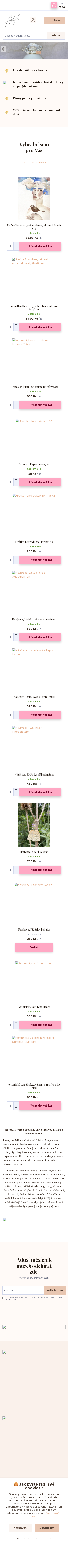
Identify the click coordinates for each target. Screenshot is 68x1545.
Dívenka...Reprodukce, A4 (34, 464)
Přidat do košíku (40, 246)
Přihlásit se (55, 1290)
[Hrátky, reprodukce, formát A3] (34, 515)
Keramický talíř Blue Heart (34, 1007)
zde (50, 1538)
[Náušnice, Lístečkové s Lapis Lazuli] (34, 670)
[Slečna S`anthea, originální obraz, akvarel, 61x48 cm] (34, 279)
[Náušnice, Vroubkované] (34, 825)
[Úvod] (13, 20)
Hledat (56, 35)
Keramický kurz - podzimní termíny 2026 (34, 387)
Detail (34, 947)
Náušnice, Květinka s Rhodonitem (34, 774)
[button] (3, 49)
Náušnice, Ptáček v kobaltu (34, 929)
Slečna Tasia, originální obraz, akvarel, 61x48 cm (34, 226)
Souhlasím (46, 1528)
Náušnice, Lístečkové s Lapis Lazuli (34, 697)
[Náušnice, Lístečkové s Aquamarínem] (34, 593)
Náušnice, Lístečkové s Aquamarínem (34, 619)
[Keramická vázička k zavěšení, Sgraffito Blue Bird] (34, 1058)
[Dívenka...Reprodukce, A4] (34, 438)
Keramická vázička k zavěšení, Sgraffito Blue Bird (34, 1086)
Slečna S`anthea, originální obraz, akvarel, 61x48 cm (34, 307)
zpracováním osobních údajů (32, 1297)
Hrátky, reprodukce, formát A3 (34, 542)
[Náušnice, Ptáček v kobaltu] (34, 903)
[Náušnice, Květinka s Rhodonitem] (34, 748)
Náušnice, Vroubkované (34, 852)
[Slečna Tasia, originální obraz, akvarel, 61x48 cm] (34, 198)
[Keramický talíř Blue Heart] (34, 980)
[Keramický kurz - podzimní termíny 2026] (34, 360)
